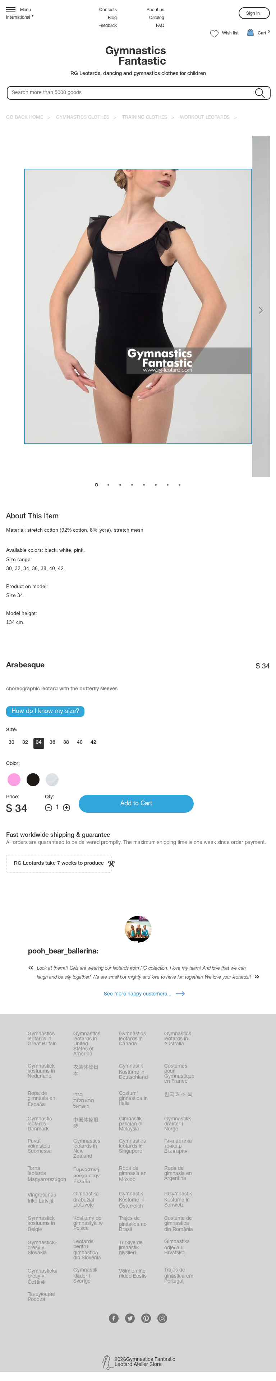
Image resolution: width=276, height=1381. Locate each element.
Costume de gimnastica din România (178, 1224)
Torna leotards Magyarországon (47, 1174)
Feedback (107, 26)
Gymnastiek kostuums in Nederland (41, 1071)
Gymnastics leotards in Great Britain (42, 1039)
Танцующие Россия (41, 1297)
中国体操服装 (85, 1123)
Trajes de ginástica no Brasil (133, 1224)
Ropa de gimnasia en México (133, 1174)
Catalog (156, 18)
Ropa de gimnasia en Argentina (178, 1173)
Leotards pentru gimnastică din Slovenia (87, 1250)
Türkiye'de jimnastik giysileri (131, 1248)
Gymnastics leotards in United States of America (86, 1044)
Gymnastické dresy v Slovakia (43, 1248)
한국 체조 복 (178, 1094)
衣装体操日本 (85, 1070)
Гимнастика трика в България (178, 1146)
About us (155, 10)
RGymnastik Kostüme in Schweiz (178, 1200)
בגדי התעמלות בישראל (83, 1100)
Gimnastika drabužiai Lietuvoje (86, 1200)
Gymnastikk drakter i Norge (177, 1124)
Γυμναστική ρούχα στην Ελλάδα (86, 1175)
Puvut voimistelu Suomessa (40, 1146)
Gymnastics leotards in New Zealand (86, 1149)
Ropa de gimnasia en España (41, 1099)
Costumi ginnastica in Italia (133, 1098)
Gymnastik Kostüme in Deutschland (133, 1072)
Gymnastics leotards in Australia (177, 1039)
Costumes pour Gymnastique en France (179, 1074)
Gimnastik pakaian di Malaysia (130, 1124)
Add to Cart (136, 803)
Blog (112, 18)
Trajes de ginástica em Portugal (178, 1276)
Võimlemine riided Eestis (133, 1274)
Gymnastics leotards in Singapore (132, 1146)
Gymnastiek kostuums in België (41, 1224)
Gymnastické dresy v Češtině (43, 1277)
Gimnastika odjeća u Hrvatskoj (177, 1247)
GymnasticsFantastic (135, 57)
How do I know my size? (45, 711)
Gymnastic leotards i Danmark (40, 1124)
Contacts (108, 10)
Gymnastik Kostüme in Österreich (131, 1200)
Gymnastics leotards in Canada (132, 1039)
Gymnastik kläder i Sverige (85, 1276)
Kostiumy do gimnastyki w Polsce (88, 1223)
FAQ (160, 26)
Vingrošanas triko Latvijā (42, 1198)
